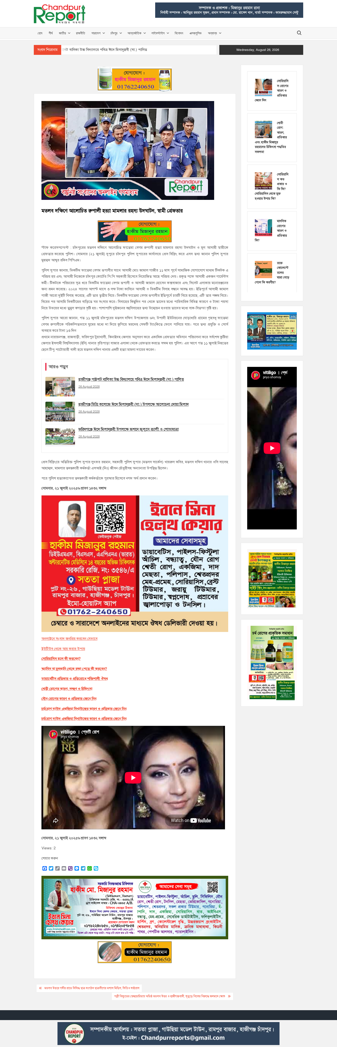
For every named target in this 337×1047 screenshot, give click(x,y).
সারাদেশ (96, 33)
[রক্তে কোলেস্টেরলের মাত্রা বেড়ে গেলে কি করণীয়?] (263, 269)
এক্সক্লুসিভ (195, 33)
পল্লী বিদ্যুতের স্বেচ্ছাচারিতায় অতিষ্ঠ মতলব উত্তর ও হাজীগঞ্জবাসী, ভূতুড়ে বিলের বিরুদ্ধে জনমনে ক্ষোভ (169, 996)
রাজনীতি (80, 33)
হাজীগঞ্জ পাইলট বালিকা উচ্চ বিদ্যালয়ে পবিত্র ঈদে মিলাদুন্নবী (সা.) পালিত (96, 49)
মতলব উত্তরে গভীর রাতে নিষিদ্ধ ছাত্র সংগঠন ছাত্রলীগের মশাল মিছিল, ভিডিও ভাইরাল (91, 988)
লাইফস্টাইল (158, 33)
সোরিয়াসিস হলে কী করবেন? (61, 658)
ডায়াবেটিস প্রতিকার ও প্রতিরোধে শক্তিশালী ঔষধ (74, 678)
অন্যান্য (212, 33)
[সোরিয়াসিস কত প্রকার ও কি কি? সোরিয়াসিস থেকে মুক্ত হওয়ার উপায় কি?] (263, 180)
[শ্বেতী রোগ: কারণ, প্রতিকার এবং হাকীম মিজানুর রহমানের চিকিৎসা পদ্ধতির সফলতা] (263, 129)
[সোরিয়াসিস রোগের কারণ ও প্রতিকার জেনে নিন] (263, 87)
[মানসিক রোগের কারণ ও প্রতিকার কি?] (263, 227)
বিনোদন (179, 33)
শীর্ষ (51, 33)
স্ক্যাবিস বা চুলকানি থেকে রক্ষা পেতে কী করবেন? (74, 669)
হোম (39, 33)
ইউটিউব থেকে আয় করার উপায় (63, 649)
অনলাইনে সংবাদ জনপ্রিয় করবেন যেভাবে (69, 638)
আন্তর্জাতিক (134, 33)
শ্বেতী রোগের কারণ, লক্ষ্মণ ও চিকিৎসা (66, 689)
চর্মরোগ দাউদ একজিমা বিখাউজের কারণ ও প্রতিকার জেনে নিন (84, 709)
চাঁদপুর (114, 33)
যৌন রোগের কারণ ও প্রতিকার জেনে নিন (68, 698)
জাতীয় (62, 33)
